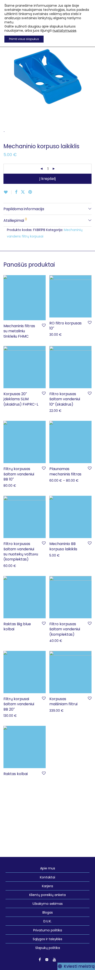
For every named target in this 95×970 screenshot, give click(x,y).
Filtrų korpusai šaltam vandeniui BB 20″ (18, 704)
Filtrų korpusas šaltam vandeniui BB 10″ (18, 474)
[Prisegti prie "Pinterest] (30, 192)
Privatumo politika (47, 930)
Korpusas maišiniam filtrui (63, 701)
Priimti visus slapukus (24, 39)
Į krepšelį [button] (54, 334)
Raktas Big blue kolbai (17, 626)
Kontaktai (47, 877)
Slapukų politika (47, 947)
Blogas (47, 912)
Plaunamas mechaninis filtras (65, 471)
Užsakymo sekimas (48, 903)
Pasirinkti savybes (61, 410)
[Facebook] (40, 959)
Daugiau (8, 335)
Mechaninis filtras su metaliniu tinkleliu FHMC (19, 331)
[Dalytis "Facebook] (16, 192)
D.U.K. (47, 921)
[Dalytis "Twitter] (23, 192)
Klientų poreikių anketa (47, 895)
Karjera (47, 886)
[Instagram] (47, 959)
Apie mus (47, 868)
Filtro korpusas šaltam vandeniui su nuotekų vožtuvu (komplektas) (20, 551)
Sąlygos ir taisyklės (47, 939)
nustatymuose (64, 30)
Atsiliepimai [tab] (15, 220)
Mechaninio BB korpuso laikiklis (63, 546)
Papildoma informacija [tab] (23, 209)
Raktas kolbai (15, 773)
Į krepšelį (47, 178)
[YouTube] (54, 959)
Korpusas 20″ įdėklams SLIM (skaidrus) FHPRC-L (20, 399)
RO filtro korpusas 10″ (65, 325)
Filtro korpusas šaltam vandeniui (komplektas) (64, 629)
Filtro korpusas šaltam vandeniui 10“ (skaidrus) (64, 399)
